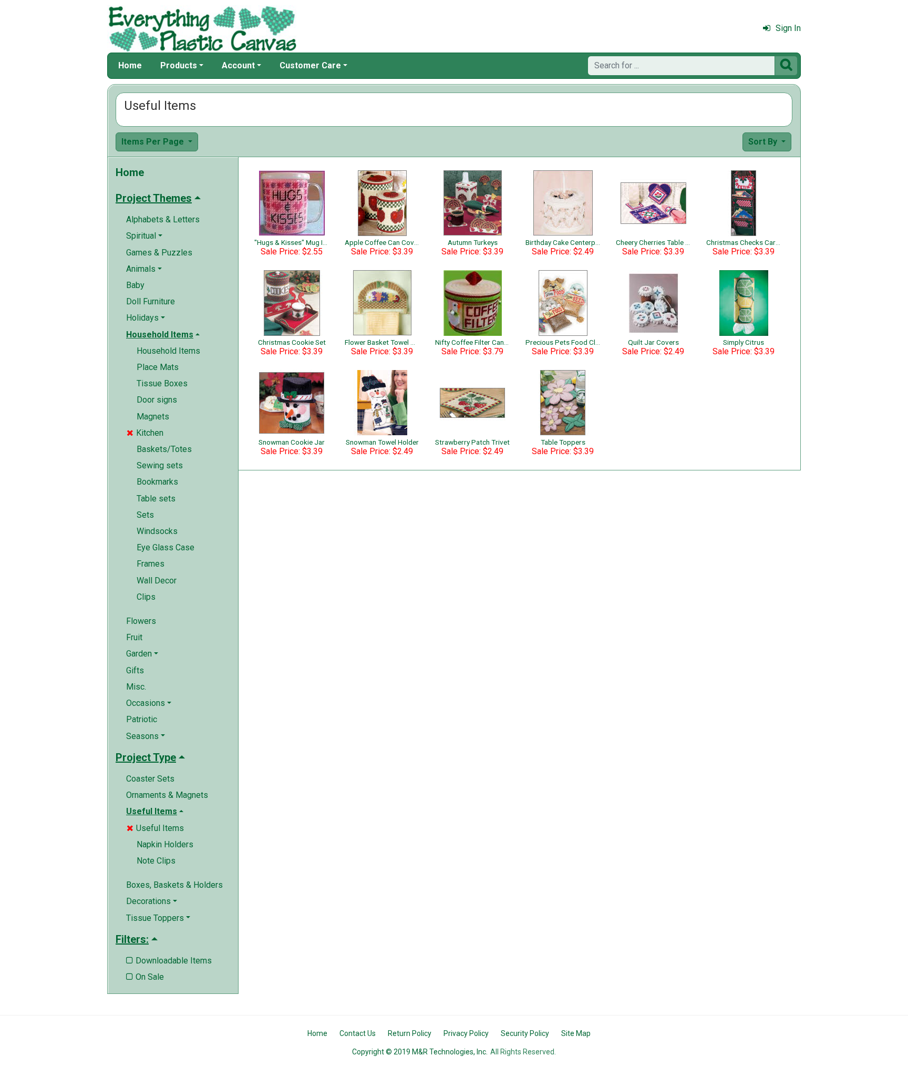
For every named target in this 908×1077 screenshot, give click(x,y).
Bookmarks (157, 482)
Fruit (134, 637)
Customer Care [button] (310, 65)
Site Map (576, 1033)
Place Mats (158, 367)
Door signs (157, 400)
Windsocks (157, 531)
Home (130, 65)
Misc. (136, 687)
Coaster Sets (150, 779)
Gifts (135, 670)
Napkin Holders (165, 844)
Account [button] (238, 65)
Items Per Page (153, 142)
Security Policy (525, 1033)
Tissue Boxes (162, 383)
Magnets (153, 417)
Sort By (763, 142)
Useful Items (155, 828)
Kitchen (145, 433)
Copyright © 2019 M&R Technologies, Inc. (420, 1052)
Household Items (168, 351)
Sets (145, 515)
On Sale (145, 977)
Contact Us (357, 1033)
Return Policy (409, 1033)
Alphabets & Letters (163, 219)
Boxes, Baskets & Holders (174, 885)
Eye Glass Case (165, 547)
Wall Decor (157, 581)
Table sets (156, 499)
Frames (150, 564)
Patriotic (141, 719)
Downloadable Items (169, 961)
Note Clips (156, 861)
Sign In (788, 28)
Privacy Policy (466, 1033)
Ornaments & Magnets (167, 795)
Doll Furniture (150, 301)
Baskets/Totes (164, 449)
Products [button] (178, 65)
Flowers (141, 621)
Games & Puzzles (159, 253)
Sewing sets (160, 465)
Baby (135, 285)
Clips (146, 597)
